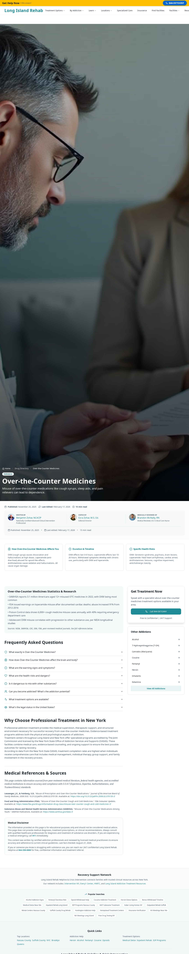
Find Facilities (158, 10)
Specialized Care (124, 10)
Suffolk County (39, 940)
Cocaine (97, 940)
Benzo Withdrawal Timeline (152, 900)
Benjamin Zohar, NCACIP (28, 517)
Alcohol (80, 940)
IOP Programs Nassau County (83, 905)
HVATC (97, 883)
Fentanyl (89, 940)
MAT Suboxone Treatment (110, 905)
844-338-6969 (25, 850)
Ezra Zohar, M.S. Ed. (88, 517)
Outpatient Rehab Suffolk (156, 905)
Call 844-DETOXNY (158, 611)
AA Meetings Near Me (158, 910)
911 (34, 835)
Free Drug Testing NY (106, 915)
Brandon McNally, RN (148, 517)
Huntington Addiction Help (85, 910)
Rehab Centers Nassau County (33, 910)
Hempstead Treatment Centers (112, 910)
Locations (105, 10)
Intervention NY (71, 883)
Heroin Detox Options (129, 900)
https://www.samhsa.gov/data (57, 811)
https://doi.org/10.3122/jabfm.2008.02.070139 (92, 796)
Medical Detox (129, 940)
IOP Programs (159, 940)
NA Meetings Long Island (84, 915)
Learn (91, 10)
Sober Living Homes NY (133, 905)
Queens (20, 944)
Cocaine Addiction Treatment (105, 900)
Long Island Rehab (23, 10)
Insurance (142, 10)
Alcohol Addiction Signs (35, 900)
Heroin (73, 940)
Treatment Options (54, 10)
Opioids (106, 940)
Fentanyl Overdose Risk (57, 900)
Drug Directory (22, 468)
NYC (49, 940)
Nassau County (24, 940)
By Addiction (75, 10)
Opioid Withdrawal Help (80, 900)
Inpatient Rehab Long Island (56, 905)
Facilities (173, 10)
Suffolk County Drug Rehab (60, 910)
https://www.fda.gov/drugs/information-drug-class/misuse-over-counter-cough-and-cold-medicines (62, 804)
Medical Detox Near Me (32, 905)
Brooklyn (56, 940)
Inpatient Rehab (144, 940)
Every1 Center (86, 883)
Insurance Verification (137, 910)
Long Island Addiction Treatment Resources (125, 883)
